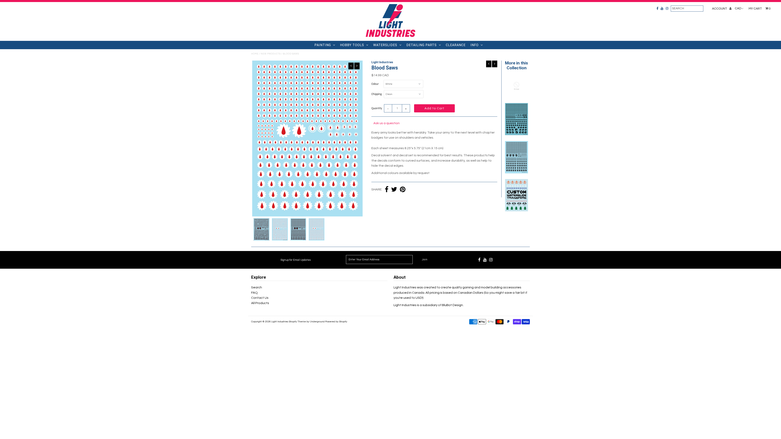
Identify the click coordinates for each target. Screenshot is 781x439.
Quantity (376, 108)
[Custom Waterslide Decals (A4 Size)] (516, 210)
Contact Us (259, 297)
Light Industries (279, 321)
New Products (271, 54)
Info (474, 45)
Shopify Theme (297, 321)
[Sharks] (516, 134)
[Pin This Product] (402, 189)
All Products (260, 303)
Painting (322, 45)
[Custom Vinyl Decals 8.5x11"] (516, 96)
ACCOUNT (720, 8)
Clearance (456, 45)
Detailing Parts (421, 45)
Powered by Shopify (336, 321)
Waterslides (385, 45)
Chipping (376, 94)
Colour (375, 84)
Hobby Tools (352, 45)
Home (255, 54)
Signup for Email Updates (295, 260)
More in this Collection (516, 65)
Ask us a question (386, 123)
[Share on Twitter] (394, 189)
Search (256, 287)
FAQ (254, 292)
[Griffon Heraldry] (516, 172)
